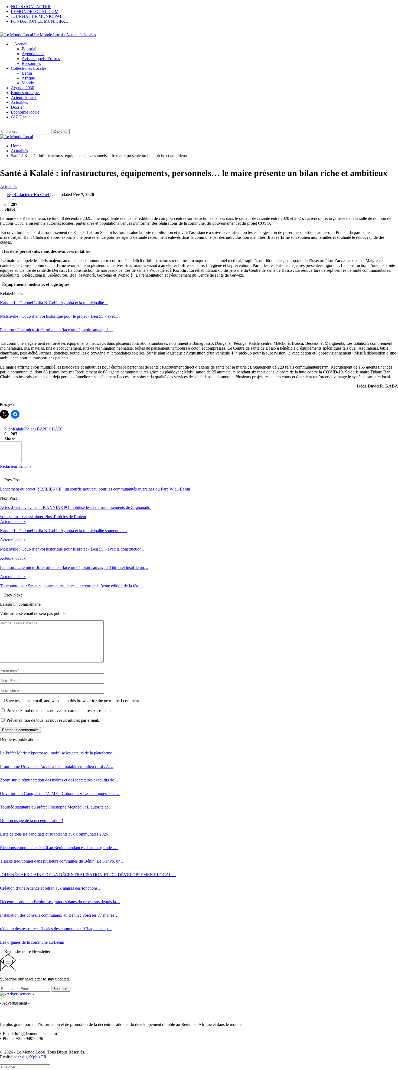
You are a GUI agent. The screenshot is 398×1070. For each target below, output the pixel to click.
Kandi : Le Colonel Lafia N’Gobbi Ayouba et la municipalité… (54, 302)
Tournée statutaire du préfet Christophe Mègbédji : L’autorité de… (56, 807)
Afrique (28, 78)
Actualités (19, 102)
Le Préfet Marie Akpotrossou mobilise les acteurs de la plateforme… (58, 753)
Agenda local (33, 53)
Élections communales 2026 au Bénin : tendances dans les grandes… (59, 847)
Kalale (18, 429)
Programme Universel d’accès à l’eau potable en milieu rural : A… (56, 766)
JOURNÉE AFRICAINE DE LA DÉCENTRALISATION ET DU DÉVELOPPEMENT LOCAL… (88, 874)
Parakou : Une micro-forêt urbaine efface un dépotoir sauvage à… (56, 329)
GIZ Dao (19, 117)
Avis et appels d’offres (41, 58)
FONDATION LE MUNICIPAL (39, 21)
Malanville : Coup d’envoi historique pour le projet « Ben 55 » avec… (60, 316)
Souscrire (60, 989)
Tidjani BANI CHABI (43, 429)
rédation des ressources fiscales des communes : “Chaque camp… (56, 928)
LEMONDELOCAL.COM (34, 11)
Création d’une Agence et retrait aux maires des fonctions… (51, 888)
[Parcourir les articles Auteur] (11, 461)
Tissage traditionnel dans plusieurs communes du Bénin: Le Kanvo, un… (62, 861)
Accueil (20, 44)
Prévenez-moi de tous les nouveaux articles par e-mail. (52, 720)
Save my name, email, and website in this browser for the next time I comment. (72, 700)
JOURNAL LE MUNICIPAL (37, 16)
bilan (8, 429)
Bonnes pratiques (25, 92)
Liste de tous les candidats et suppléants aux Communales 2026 (54, 834)
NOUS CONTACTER (31, 6)
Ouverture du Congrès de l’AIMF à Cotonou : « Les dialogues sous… (60, 793)
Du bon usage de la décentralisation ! (31, 820)
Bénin (27, 73)
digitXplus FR (34, 1057)
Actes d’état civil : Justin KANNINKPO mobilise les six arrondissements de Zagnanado (75, 507)
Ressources (31, 63)
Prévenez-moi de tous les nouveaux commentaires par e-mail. (58, 710)
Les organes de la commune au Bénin (32, 942)
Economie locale (25, 112)
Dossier (17, 107)
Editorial (29, 49)
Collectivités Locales (28, 68)
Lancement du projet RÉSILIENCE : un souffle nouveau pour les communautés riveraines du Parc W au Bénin (95, 489)
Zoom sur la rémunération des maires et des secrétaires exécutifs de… (59, 780)
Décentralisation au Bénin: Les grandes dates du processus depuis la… (60, 901)
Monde (28, 83)
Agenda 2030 (22, 87)
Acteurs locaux (24, 97)
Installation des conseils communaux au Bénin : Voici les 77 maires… (59, 915)
